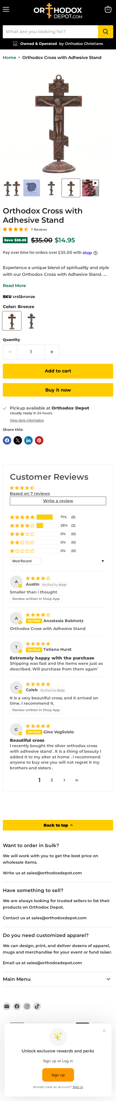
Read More (14, 285)
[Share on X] (18, 440)
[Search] (105, 31)
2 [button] (52, 779)
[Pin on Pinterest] (39, 440)
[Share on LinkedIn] (28, 440)
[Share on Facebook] (7, 440)
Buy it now (58, 390)
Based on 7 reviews (30, 493)
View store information (27, 420)
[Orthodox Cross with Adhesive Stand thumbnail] (12, 188)
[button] (22, 517)
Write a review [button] (58, 500)
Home (9, 57)
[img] (38, 578)
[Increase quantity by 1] (52, 352)
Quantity (11, 340)
